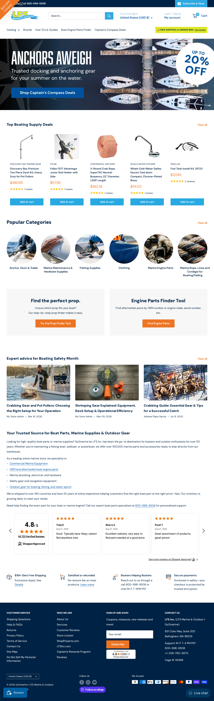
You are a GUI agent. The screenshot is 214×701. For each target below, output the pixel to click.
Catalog (11, 30)
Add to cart (27, 202)
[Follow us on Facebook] (81, 682)
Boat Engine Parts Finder (76, 30)
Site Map (12, 651)
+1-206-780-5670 (176, 653)
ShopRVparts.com (68, 641)
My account (172, 17)
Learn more (87, 584)
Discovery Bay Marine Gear (25, 164)
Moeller (175, 164)
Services (62, 624)
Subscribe (117, 644)
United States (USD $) (20, 676)
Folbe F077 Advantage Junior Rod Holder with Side (64, 172)
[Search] (109, 16)
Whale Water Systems (142, 164)
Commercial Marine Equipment (29, 463)
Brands (27, 30)
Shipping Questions (18, 619)
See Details (200, 29)
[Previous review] (10, 531)
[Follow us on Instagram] (88, 682)
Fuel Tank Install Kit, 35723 (186, 168)
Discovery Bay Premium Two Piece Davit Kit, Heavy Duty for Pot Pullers (26, 172)
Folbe (53, 164)
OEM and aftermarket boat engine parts (34, 469)
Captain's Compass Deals (110, 30)
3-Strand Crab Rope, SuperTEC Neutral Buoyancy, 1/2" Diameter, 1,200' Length (105, 174)
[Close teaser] (21, 4)
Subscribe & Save (193, 3)
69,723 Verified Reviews (31, 536)
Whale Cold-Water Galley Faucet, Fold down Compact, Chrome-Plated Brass (146, 174)
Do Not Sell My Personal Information (21, 659)
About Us (62, 619)
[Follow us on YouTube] (94, 682)
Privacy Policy (15, 635)
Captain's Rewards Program (74, 651)
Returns (11, 630)
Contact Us (13, 646)
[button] (10, 10)
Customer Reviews (68, 630)
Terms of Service (17, 641)
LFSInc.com (64, 646)
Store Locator (65, 635)
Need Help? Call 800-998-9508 (26, 3)
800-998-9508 (145, 505)
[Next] (207, 170)
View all (203, 125)
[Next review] (203, 531)
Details (19, 584)
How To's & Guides (46, 30)
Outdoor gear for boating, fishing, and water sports (40, 487)
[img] (31, 531)
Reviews (62, 657)
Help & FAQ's (15, 624)
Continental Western (102, 164)
